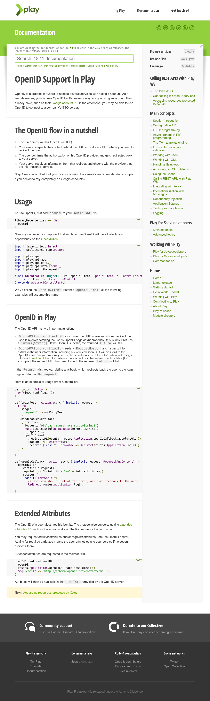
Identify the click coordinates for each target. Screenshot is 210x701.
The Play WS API (164, 91)
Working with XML (165, 159)
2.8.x (97, 48)
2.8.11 (72, 48)
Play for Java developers (169, 251)
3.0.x (188, 51)
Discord (68, 632)
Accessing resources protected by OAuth (174, 101)
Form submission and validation (167, 148)
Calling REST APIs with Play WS (172, 180)
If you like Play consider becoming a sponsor (153, 632)
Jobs (82, 661)
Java (191, 59)
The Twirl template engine (170, 142)
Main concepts (163, 229)
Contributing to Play (166, 301)
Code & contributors (128, 661)
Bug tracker (128, 666)
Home (157, 278)
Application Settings (166, 203)
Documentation (148, 10)
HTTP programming (166, 130)
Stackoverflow (86, 632)
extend (202, 46)
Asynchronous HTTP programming (167, 136)
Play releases (162, 311)
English (186, 66)
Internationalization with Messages (168, 192)
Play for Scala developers (170, 256)
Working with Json (165, 155)
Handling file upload (166, 164)
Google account (62, 103)
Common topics (163, 261)
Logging (158, 213)
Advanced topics (164, 234)
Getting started (163, 287)
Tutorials (35, 666)
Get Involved (180, 10)
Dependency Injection (167, 198)
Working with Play (165, 296)
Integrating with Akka (167, 186)
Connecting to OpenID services (174, 95)
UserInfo (35, 358)
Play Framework (30, 9)
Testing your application (168, 208)
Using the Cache (164, 173)
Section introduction (166, 120)
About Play (160, 306)
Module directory (164, 315)
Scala (184, 59)
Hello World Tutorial (166, 292)
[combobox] (74, 58)
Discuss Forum (49, 632)
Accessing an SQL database (172, 169)
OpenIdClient (49, 239)
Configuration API (165, 125)
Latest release (162, 282)
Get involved (128, 671)
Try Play (119, 10)
